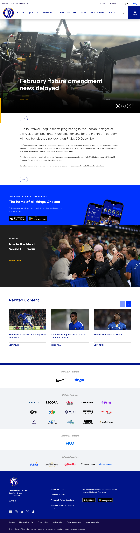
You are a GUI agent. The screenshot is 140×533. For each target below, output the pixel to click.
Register (112, 3)
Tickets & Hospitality (92, 13)
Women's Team (68, 13)
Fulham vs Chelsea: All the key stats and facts (27, 336)
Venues (5, 3)
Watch (35, 13)
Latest (20, 13)
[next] (128, 304)
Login (102, 3)
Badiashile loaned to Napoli (108, 334)
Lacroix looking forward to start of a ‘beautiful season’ (69, 336)
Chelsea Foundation (19, 3)
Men (23, 119)
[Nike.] (127, 3)
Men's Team (49, 13)
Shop (112, 13)
